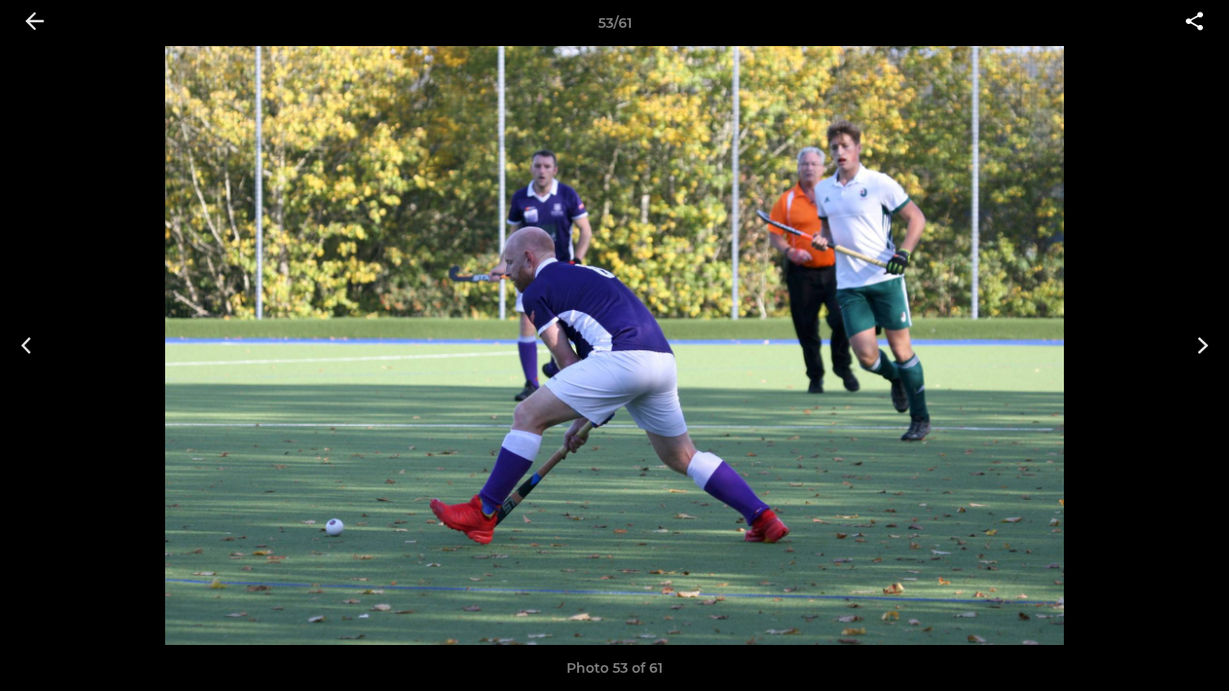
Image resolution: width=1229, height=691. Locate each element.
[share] (1194, 23)
